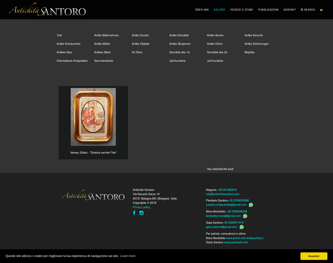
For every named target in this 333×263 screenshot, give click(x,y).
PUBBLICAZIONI (268, 9)
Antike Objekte (141, 44)
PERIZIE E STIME (241, 9)
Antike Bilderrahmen (106, 35)
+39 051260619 (227, 190)
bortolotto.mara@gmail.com (223, 216)
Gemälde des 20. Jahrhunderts (217, 53)
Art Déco (137, 52)
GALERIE (219, 9)
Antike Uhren (215, 44)
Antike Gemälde (179, 35)
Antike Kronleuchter (69, 44)
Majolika (250, 52)
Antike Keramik (254, 35)
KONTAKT (290, 9)
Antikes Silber (102, 52)
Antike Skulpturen (180, 44)
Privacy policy (142, 207)
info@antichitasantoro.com (223, 194)
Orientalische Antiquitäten (72, 61)
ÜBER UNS (202, 9)
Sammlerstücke (103, 61)
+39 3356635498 (238, 200)
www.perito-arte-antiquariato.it (244, 238)
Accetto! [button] (314, 256)
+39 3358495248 (236, 211)
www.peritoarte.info (236, 242)
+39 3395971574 (233, 222)
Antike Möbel (102, 44)
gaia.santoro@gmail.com (221, 227)
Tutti (59, 35)
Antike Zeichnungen (257, 44)
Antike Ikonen (215, 35)
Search (309, 9)
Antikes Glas (64, 52)
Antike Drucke (140, 35)
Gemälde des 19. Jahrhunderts (179, 53)
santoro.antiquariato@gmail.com (226, 204)
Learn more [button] (128, 256)
